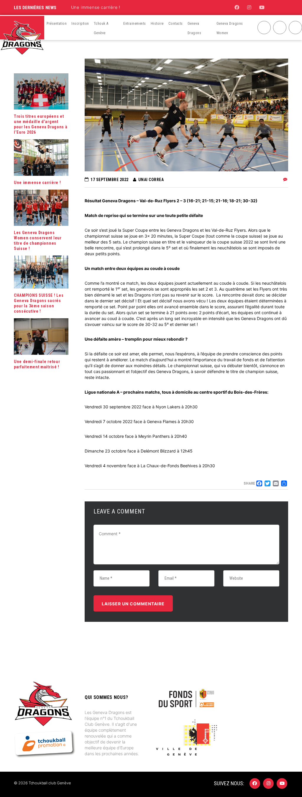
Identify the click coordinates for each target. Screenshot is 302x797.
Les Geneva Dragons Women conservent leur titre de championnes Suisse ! (38, 240)
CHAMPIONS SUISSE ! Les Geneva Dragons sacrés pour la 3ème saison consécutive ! (38, 303)
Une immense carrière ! (96, 7)
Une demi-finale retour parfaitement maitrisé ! (37, 364)
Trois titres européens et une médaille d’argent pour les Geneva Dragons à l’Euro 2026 (41, 124)
